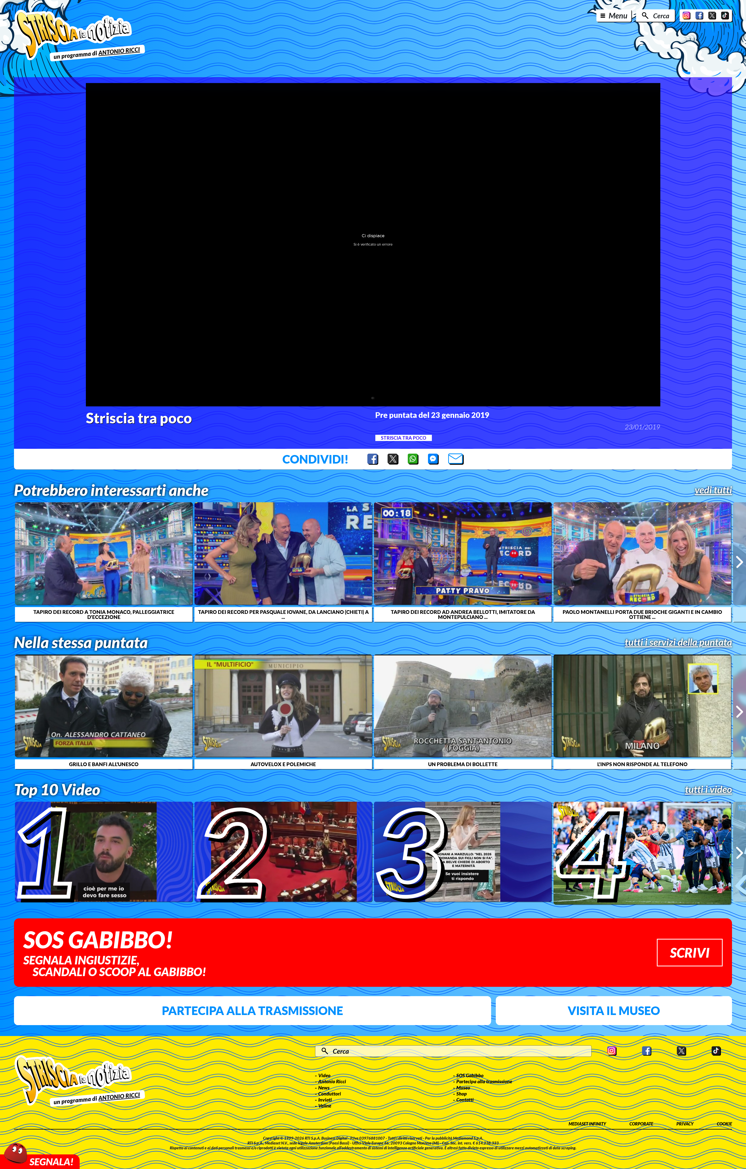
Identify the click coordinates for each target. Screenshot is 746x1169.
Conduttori (329, 1093)
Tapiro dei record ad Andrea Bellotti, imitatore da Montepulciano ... (463, 614)
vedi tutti (713, 490)
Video (324, 1075)
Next (739, 562)
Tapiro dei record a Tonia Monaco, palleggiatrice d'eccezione (103, 614)
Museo (463, 1087)
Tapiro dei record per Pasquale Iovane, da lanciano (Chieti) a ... (283, 614)
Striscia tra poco (403, 438)
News (323, 1087)
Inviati (325, 1099)
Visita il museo (614, 1011)
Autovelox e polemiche (283, 764)
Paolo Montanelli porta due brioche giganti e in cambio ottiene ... (642, 614)
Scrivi (689, 952)
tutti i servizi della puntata (678, 642)
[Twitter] (712, 15)
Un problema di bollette (463, 764)
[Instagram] (686, 15)
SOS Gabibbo (470, 1075)
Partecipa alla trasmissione (252, 1011)
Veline (324, 1106)
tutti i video (708, 789)
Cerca (661, 15)
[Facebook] (699, 15)
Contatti (465, 1099)
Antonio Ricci (332, 1081)
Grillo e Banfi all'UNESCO (104, 764)
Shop (461, 1093)
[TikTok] (725, 15)
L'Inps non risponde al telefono (642, 764)
